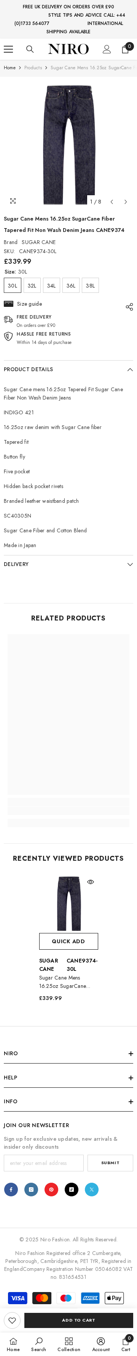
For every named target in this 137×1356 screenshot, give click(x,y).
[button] (111, 201)
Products (33, 67)
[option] (68, 145)
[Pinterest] (51, 1189)
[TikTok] (71, 1189)
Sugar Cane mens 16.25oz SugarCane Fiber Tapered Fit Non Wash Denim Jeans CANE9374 (64, 982)
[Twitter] (91, 1189)
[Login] (107, 49)
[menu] (8, 49)
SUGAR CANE (39, 242)
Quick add (68, 941)
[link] (12, 1320)
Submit (110, 1163)
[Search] (30, 49)
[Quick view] (90, 882)
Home (10, 67)
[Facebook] (11, 1189)
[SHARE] (127, 307)
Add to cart (78, 1320)
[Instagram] (31, 1189)
